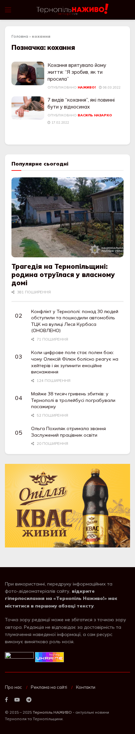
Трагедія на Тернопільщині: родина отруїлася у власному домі (63, 274)
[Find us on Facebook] (6, 700)
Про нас (13, 687)
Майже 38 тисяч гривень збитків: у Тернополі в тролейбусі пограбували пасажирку (73, 400)
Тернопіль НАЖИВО (52, 712)
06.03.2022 (111, 87)
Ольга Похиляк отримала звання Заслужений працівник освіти (68, 432)
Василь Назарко (95, 115)
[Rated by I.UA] (19, 657)
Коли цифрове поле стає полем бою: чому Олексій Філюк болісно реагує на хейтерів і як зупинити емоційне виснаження (74, 362)
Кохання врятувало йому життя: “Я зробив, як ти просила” (77, 72)
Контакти (85, 687)
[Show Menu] (8, 10)
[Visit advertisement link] (67, 505)
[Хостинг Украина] (49, 657)
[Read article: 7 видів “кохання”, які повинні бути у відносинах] (27, 108)
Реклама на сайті (49, 687)
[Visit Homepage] (72, 9)
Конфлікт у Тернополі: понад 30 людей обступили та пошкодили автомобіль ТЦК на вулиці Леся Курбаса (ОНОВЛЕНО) (74, 321)
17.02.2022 (59, 122)
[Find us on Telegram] (28, 700)
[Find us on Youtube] (17, 700)
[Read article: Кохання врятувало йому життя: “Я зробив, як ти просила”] (27, 73)
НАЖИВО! (87, 87)
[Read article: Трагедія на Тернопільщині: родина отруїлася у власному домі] (67, 217)
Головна (19, 36)
